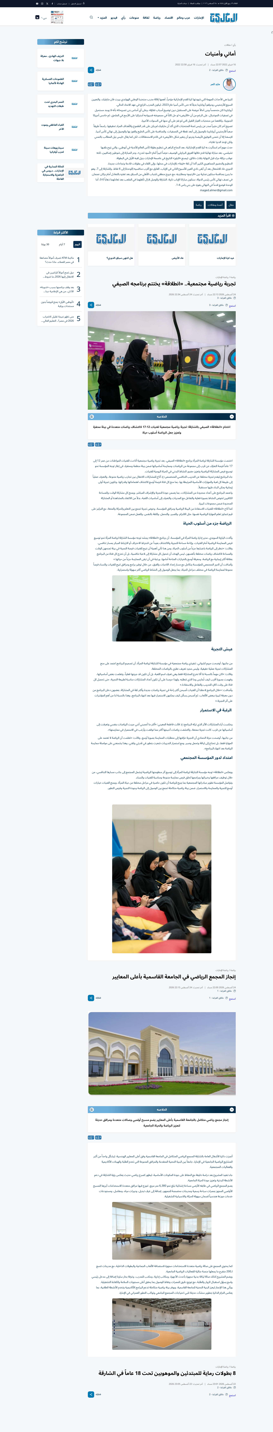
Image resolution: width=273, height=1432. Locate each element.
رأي (123, 18)
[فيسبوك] (52, 4)
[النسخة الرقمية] (57, 18)
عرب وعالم (183, 18)
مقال (231, 205)
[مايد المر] (229, 84)
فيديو (114, 18)
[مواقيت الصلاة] (37, 18)
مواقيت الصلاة (195, 3)
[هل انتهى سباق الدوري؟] (111, 239)
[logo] (224, 18)
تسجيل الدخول (76, 4)
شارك (98, 70)
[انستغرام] (42, 4)
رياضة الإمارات (222, 277)
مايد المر (215, 84)
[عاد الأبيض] (161, 239)
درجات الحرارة (182, 3)
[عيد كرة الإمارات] (212, 239)
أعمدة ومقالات (215, 205)
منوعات (134, 18)
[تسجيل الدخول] (84, 4)
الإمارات (199, 18)
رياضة (157, 18)
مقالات (227, 45)
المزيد (103, 18)
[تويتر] (47, 4)
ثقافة (146, 18)
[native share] (91, 70)
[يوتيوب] (37, 4)
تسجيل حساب (62, 4)
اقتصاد (168, 18)
